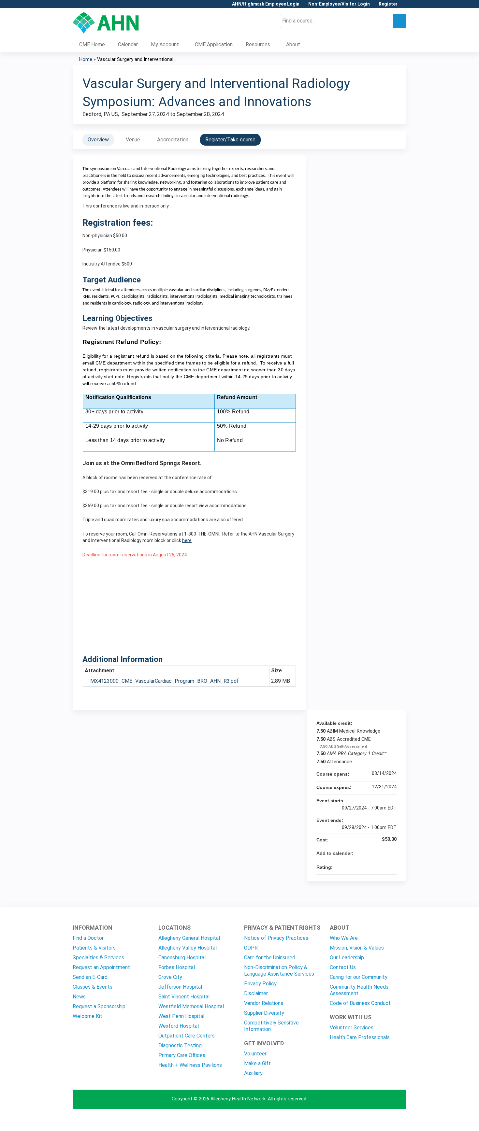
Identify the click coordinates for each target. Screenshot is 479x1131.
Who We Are (344, 938)
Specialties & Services (98, 957)
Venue (133, 139)
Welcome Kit (87, 1016)
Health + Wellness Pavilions (190, 1065)
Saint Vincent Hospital (184, 997)
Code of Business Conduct (360, 1003)
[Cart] (404, 6)
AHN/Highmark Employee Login (265, 4)
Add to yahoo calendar (374, 853)
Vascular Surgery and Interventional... (136, 59)
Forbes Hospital (176, 967)
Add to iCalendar (383, 853)
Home (85, 59)
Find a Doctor (88, 938)
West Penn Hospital (181, 1016)
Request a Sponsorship (99, 1006)
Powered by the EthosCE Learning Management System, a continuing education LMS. (383, 1120)
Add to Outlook (391, 853)
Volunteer (255, 1054)
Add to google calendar (366, 853)
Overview (98, 139)
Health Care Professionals (360, 1037)
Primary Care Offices (181, 1055)
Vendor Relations (263, 1003)
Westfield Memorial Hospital (191, 1006)
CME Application (214, 44)
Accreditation (172, 139)
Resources (258, 44)
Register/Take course (230, 139)
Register (388, 4)
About (293, 44)
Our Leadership (347, 957)
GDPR (251, 948)
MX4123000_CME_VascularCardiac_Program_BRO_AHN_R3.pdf (164, 681)
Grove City (170, 977)
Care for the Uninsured (269, 957)
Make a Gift (257, 1063)
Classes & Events (92, 987)
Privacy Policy (260, 984)
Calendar (128, 44)
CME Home (92, 44)
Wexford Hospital (178, 1026)
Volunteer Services (351, 1027)
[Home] (106, 22)
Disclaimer (256, 993)
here (187, 540)
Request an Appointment (101, 967)
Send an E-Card (90, 977)
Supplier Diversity (264, 1013)
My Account (165, 44)
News (79, 997)
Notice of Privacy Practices (276, 938)
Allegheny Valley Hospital (187, 948)
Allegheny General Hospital (189, 938)
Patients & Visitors (94, 948)
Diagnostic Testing (180, 1045)
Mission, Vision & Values (357, 948)
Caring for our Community (358, 977)
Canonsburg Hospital (182, 957)
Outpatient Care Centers (186, 1036)
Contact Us (343, 967)
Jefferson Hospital (180, 987)
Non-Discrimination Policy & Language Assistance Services (279, 970)
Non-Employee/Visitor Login (339, 4)
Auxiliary (253, 1073)
